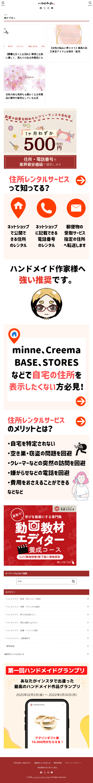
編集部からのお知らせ (14, 654)
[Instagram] (48, 8)
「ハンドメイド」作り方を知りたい (20, 614)
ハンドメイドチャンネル (41, 777)
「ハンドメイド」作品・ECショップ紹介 (22, 599)
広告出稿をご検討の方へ (22, 763)
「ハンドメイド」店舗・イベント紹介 (21, 630)
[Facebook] (41, 8)
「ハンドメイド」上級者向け (17, 638)
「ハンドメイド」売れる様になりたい (21, 622)
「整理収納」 (10, 646)
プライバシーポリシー (73, 763)
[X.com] (44, 8)
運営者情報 (58, 763)
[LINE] (52, 8)
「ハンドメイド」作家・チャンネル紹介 (22, 607)
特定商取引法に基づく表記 (47, 767)
